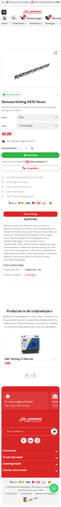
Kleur (4, 117)
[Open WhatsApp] (54, 488)
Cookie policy (26, 493)
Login (4, 18)
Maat (4, 126)
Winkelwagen (33, 18)
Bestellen (32, 155)
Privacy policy (11, 493)
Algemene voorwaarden (45, 493)
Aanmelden (54, 431)
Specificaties (30, 219)
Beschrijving (30, 214)
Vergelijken (33, 168)
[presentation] (27, 375)
